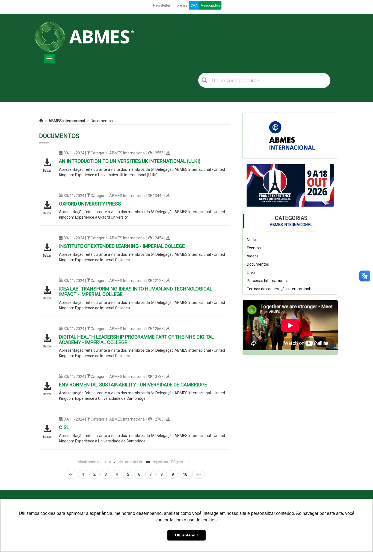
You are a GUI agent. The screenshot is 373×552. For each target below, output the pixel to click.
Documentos (102, 121)
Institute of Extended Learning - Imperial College (122, 246)
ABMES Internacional (67, 121)
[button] (253, 185)
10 (185, 474)
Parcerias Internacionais (267, 281)
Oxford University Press (90, 204)
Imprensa (180, 5)
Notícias (253, 240)
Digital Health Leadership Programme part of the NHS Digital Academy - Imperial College (136, 339)
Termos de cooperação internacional (278, 289)
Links (251, 273)
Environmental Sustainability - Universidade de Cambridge (133, 384)
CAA (194, 5)
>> (198, 474)
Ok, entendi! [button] (186, 535)
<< (71, 474)
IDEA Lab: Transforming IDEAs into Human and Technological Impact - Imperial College (135, 291)
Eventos (254, 248)
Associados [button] (210, 5)
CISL (64, 427)
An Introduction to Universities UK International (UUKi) (129, 161)
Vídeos (253, 256)
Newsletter (161, 5)
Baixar (47, 170)
